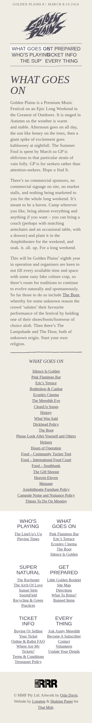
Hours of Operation (46, 448)
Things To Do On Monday (46, 501)
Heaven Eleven (46, 478)
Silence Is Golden (46, 371)
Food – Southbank (46, 466)
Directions (64, 590)
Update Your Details (64, 651)
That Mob (45, 707)
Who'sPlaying (28, 523)
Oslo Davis (69, 695)
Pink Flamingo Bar (46, 377)
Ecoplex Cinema (46, 395)
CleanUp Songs (46, 407)
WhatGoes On (64, 523)
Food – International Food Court (46, 460)
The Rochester (28, 580)
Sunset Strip (28, 590)
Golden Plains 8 (44, 25)
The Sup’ (31, 61)
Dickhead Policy (46, 424)
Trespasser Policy (28, 662)
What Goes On (31, 48)
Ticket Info (61, 54)
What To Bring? (64, 595)
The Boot (71, 294)
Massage (46, 484)
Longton (38, 701)
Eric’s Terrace (46, 383)
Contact (64, 641)
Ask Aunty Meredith (64, 631)
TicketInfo (28, 620)
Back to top (86, 639)
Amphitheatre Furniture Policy (46, 489)
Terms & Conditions (28, 656)
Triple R (46, 683)
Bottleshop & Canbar (46, 389)
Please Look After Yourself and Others (46, 436)
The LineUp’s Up (28, 534)
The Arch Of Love (28, 585)
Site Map (64, 585)
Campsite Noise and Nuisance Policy (46, 495)
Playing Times (28, 539)
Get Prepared (61, 48)
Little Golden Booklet (64, 580)
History (46, 413)
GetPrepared (64, 569)
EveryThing (64, 620)
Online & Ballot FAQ (28, 641)
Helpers (46, 442)
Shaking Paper (61, 701)
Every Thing (61, 61)
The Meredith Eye (46, 401)
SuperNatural (28, 569)
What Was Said (46, 418)
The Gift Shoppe (46, 472)
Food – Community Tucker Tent (46, 454)
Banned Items (64, 600)
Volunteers (64, 646)
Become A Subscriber (64, 636)
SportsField (28, 595)
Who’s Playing (31, 54)
